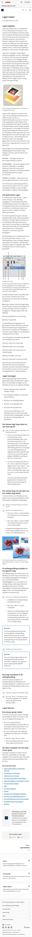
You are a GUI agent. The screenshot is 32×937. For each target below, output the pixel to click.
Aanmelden (27, 2)
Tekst (5, 786)
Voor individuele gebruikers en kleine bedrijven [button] (13, 902)
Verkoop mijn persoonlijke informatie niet (10, 934)
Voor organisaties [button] (6, 909)
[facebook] (3, 927)
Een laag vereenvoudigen (11, 783)
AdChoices (23, 934)
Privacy (19, 930)
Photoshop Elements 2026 (8, 6)
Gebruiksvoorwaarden (6, 932)
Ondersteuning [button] (5, 912)
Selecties (6, 804)
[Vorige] (9, 849)
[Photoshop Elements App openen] (30, 10)
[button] (21, 2)
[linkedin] (11, 927)
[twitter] (8, 927)
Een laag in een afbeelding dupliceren (14, 796)
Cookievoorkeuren (15, 932)
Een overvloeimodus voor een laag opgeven (16, 799)
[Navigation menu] (2, 2)
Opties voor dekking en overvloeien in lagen (16, 781)
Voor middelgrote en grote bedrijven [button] (10, 905)
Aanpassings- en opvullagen (12, 773)
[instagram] (6, 927)
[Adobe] (8, 2)
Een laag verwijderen (10, 789)
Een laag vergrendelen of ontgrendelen (15, 778)
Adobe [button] (4, 916)
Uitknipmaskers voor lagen (11, 776)
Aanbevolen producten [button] (7, 919)
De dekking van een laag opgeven (13, 801)
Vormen (6, 791)
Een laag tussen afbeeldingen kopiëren (15, 794)
